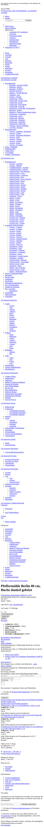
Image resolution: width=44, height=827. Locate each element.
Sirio (11, 346)
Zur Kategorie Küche (8, 403)
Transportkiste (10, 465)
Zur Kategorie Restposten (9, 469)
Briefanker (8, 350)
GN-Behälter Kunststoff (17, 413)
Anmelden (13, 32)
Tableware (8, 380)
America (12, 340)
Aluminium (13, 422)
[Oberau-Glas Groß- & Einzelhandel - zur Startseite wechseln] (22, 13)
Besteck (7, 474)
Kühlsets (8, 398)
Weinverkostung (10, 295)
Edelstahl (12, 424)
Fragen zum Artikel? (12, 655)
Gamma (12, 344)
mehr (2, 641)
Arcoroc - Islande (15, 235)
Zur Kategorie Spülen (8, 439)
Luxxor (11, 317)
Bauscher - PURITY (16, 89)
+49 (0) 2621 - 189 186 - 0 (12, 751)
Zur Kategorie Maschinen (9, 448)
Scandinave (13, 327)
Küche (7, 567)
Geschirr (8, 535)
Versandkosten (6, 816)
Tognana (12, 496)
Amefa (7, 304)
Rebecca (12, 325)
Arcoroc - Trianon (15, 139)
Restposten (8, 575)
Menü (7, 16)
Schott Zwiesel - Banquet (17, 260)
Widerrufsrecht (10, 770)
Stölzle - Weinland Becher (18, 271)
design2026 (9, 529)
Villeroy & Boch (15, 492)
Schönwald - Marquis (16, 118)
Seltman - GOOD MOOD (18, 93)
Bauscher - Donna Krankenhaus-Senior (22, 112)
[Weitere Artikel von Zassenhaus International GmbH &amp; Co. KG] (16, 595)
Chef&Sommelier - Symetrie (19, 168)
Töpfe (7, 418)
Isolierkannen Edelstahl (13, 396)
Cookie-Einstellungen (12, 778)
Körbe (7, 443)
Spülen (7, 569)
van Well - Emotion (16, 128)
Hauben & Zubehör (11, 384)
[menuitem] (24, 16)
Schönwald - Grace (15, 116)
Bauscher (12, 488)
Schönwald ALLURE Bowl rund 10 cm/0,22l (21, 716)
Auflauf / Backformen (12, 154)
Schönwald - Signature (17, 120)
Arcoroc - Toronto (15, 141)
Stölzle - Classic (14, 198)
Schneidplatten (10, 432)
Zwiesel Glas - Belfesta (17, 218)
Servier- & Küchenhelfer (13, 434)
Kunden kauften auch (8, 700)
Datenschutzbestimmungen (21, 692)
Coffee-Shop (9, 151)
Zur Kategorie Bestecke (9, 300)
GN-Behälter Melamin (17, 414)
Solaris (11, 338)
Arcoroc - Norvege (15, 237)
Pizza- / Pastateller (11, 147)
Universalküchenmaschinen (14, 452)
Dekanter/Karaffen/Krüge (13, 283)
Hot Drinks (9, 281)
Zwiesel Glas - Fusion (16, 219)
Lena (11, 363)
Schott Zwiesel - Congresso (18, 175)
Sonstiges (8, 497)
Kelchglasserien (10, 162)
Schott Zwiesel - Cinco (17, 173)
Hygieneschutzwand (12, 459)
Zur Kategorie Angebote (9, 78)
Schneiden (8, 430)
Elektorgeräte (9, 407)
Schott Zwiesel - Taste (16, 193)
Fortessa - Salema (15, 97)
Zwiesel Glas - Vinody (17, 223)
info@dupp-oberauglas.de (11, 754)
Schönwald (13, 494)
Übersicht (12, 34)
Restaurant (8, 540)
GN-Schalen (9, 153)
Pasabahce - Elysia (15, 254)
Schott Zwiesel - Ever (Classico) (20, 179)
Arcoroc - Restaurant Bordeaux (20, 135)
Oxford (11, 321)
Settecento (12, 342)
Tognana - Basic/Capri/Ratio (19, 126)
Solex (7, 356)
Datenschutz (9, 785)
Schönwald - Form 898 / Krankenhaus (22, 108)
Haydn (11, 315)
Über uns (8, 782)
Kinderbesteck (10, 369)
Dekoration (9, 531)
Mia (10, 354)
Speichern (5, 697)
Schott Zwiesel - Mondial (17, 189)
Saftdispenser (9, 378)
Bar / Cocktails (10, 289)
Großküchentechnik (11, 577)
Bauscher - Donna (15, 110)
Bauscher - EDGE (15, 87)
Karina (11, 361)
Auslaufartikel (10, 436)
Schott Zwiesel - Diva (16, 177)
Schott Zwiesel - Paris (16, 264)
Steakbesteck (9, 365)
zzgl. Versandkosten (16, 604)
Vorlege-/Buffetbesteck (13, 367)
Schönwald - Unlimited (17, 122)
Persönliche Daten (15, 36)
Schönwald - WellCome (17, 124)
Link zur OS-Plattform (12, 780)
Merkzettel (13, 45)
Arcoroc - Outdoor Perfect (18, 239)
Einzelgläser (9, 293)
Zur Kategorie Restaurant (9, 373)
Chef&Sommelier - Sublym (18, 169)
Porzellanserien (10, 83)
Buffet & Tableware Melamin (15, 382)
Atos (11, 308)
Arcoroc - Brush (14, 143)
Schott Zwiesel (14, 482)
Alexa (11, 358)
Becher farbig (9, 277)
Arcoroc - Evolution (16, 145)
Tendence (12, 331)
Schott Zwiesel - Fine (16, 183)
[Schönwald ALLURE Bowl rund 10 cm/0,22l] (17, 715)
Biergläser (8, 275)
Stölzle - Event (14, 200)
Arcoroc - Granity (15, 233)
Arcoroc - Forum (15, 231)
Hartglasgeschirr (10, 129)
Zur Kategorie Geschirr (9, 80)
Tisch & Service (10, 400)
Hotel (11, 313)
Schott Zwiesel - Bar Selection (19, 171)
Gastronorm (9, 409)
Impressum (8, 789)
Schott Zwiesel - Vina (16, 194)
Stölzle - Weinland (15, 214)
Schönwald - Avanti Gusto (18, 101)
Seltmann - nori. (14, 95)
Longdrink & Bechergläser (14, 225)
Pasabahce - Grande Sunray (18, 256)
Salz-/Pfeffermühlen (12, 386)
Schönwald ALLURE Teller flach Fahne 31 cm (22, 727)
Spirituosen (9, 279)
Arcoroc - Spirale (15, 243)
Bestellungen (13, 42)
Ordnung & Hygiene (12, 484)
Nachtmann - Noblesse (17, 250)
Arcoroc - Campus (15, 227)
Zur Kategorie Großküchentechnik (12, 503)
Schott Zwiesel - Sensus (17, 191)
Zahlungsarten (14, 40)
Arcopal (8, 472)
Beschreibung (5, 637)
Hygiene (8, 573)
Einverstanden (5, 825)
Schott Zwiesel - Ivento (17, 187)
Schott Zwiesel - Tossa (17, 269)
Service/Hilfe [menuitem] (5, 9)
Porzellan (8, 486)
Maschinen (8, 571)
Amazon (12, 311)
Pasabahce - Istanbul (16, 258)
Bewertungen (16, 637)
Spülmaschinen (10, 445)
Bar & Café (9, 388)
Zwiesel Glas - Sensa (16, 221)
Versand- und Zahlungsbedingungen (17, 783)
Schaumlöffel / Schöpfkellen (14, 428)
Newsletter (8, 767)
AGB (7, 787)
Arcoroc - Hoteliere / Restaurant (20, 131)
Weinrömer (9, 296)
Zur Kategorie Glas (7, 158)
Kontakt (8, 768)
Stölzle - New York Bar (17, 268)
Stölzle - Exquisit (15, 204)
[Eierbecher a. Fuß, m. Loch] (11, 705)
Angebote (8, 533)
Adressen (12, 38)
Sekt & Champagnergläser (14, 273)
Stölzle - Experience (16, 202)
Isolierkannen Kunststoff (13, 394)
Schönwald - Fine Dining (17, 104)
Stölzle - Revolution (16, 208)
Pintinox (8, 333)
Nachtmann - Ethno (16, 246)
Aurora (11, 306)
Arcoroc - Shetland (15, 241)
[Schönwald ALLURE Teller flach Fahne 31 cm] (18, 727)
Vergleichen (5, 616)
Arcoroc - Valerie (15, 133)
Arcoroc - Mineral (15, 166)
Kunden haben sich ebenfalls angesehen (29, 700)
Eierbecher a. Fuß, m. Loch (30, 705)
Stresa (11, 335)
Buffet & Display (11, 392)
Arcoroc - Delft (14, 137)
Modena (12, 352)
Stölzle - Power (14, 206)
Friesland (12, 490)
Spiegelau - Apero (15, 196)
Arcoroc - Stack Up (16, 244)
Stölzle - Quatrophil (16, 216)
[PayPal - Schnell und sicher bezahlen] (14, 581)
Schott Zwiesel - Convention (19, 262)
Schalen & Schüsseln (12, 287)
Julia (10, 360)
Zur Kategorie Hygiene (9, 456)
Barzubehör (13, 291)
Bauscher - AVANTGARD (18, 85)
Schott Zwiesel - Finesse (17, 185)
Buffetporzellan (10, 149)
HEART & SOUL (15, 91)
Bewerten (4, 621)
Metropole (12, 319)
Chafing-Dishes (10, 376)
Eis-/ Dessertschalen (12, 285)
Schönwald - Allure (16, 99)
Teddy (11, 329)
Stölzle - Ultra (14, 212)
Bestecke (8, 539)
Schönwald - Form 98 (16, 106)
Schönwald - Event (15, 102)
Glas (6, 476)
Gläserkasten (9, 463)
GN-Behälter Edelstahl (17, 411)
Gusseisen (12, 426)
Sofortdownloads (15, 43)
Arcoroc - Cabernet (15, 164)
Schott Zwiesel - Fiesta (17, 181)
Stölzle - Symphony (16, 210)
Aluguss (12, 420)
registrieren (24, 32)
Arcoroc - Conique (15, 229)
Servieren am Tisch (11, 461)
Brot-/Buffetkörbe (11, 390)
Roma (11, 348)
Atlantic (12, 309)
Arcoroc (12, 480)
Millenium (12, 336)
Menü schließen (10, 28)
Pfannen (8, 416)
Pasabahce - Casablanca (17, 252)
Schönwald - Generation (17, 114)
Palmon (12, 323)
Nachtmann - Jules (15, 248)
